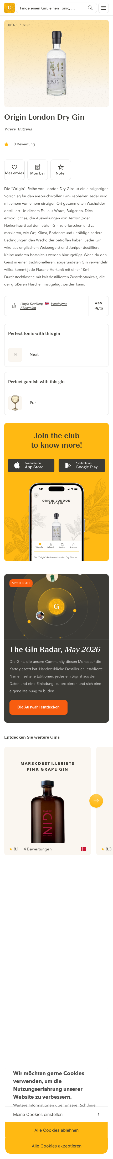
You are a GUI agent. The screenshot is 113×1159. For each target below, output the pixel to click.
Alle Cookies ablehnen (56, 1130)
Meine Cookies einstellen (38, 1114)
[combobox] (56, 8)
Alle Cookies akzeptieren (56, 1146)
